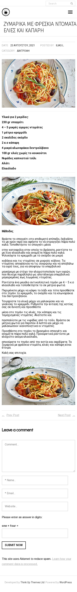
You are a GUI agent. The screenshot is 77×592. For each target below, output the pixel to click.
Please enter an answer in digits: (22, 517)
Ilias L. (60, 45)
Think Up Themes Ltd (32, 582)
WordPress (65, 582)
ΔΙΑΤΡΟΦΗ (23, 50)
